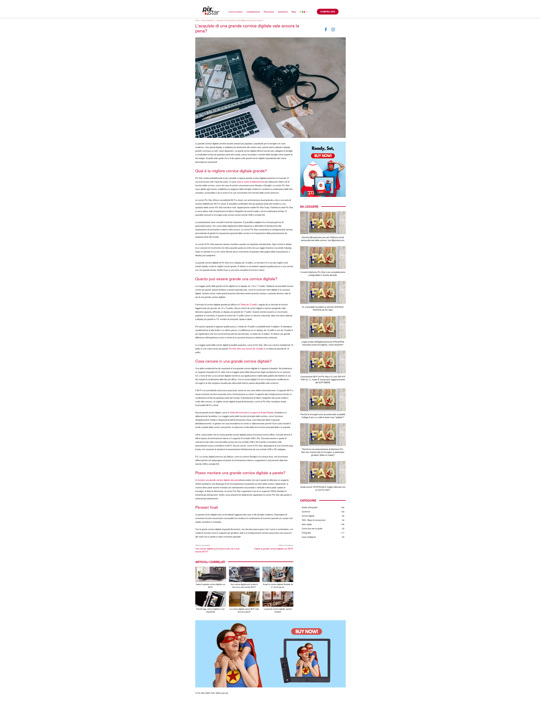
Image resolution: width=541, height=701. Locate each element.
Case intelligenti (207, 20)
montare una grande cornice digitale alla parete (218, 479)
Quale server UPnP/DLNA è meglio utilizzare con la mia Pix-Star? (322, 488)
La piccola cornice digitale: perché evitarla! (278, 610)
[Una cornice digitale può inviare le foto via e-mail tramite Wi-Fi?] (244, 574)
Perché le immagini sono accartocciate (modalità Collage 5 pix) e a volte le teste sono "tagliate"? (323, 416)
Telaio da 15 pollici (249, 304)
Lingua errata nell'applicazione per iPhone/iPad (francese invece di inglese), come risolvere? (322, 343)
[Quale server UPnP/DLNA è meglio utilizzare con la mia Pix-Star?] (323, 472)
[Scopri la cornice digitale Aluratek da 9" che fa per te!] (277, 574)
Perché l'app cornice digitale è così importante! (210, 610)
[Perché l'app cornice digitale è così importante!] (210, 599)
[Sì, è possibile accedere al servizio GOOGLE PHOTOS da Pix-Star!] (323, 292)
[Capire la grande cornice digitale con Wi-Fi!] (210, 574)
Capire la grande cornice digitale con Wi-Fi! (273, 548)
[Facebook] (326, 30)
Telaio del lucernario (239, 412)
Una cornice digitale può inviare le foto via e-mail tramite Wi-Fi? (244, 585)
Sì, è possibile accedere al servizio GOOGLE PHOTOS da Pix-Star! (323, 308)
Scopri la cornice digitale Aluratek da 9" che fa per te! (278, 585)
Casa (197, 20)
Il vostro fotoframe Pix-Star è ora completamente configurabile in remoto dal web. (323, 273)
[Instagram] (333, 30)
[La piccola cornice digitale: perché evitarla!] (277, 599)
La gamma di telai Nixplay (262, 412)
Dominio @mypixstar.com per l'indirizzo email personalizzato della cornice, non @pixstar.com (322, 239)
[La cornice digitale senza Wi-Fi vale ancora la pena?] (244, 599)
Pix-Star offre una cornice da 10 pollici (246, 348)
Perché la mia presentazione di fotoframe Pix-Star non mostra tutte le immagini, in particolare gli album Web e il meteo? (322, 452)
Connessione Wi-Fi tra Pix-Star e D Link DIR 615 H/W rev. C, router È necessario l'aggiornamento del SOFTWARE (322, 379)
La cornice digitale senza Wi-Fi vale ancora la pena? (244, 610)
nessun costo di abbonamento (250, 181)
